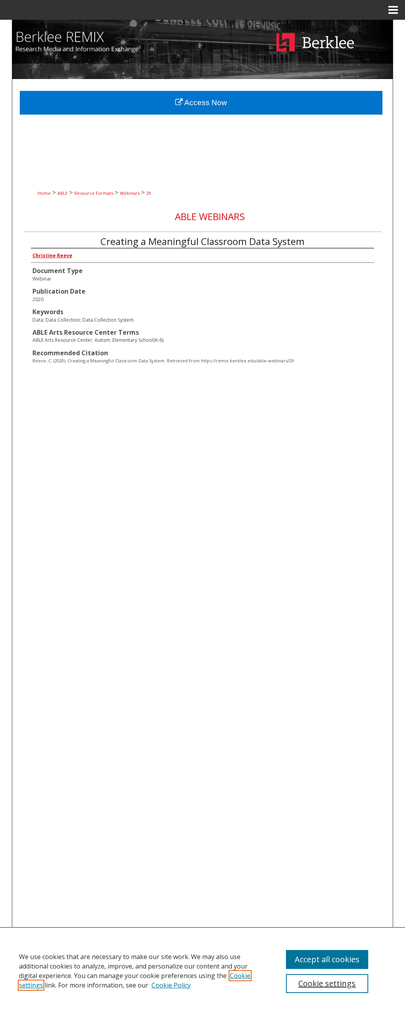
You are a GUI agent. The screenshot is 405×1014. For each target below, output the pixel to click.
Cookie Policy (171, 985)
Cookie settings (327, 983)
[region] (202, 970)
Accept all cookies (327, 959)
